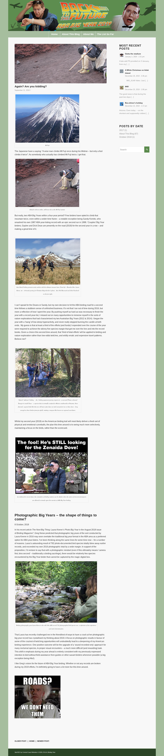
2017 (121, 130)
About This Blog (126, 134)
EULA (45, 752)
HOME (32, 741)
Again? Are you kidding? (31, 86)
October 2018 (125, 137)
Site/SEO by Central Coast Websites (26, 752)
